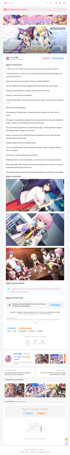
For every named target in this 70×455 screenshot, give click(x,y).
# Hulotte (40, 331)
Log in (29, 413)
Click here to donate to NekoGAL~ (17, 9)
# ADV (9, 331)
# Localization (22, 331)
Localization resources (26, 328)
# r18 (14, 331)
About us (42, 449)
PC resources (14, 51)
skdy (11, 57)
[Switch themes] (66, 443)
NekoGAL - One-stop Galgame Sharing (40, 452)
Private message (58, 58)
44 (24, 357)
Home (7, 51)
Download (56, 305)
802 (20, 357)
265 (53, 28)
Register (42, 413)
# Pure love (32, 331)
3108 (28, 357)
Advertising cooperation (31, 449)
